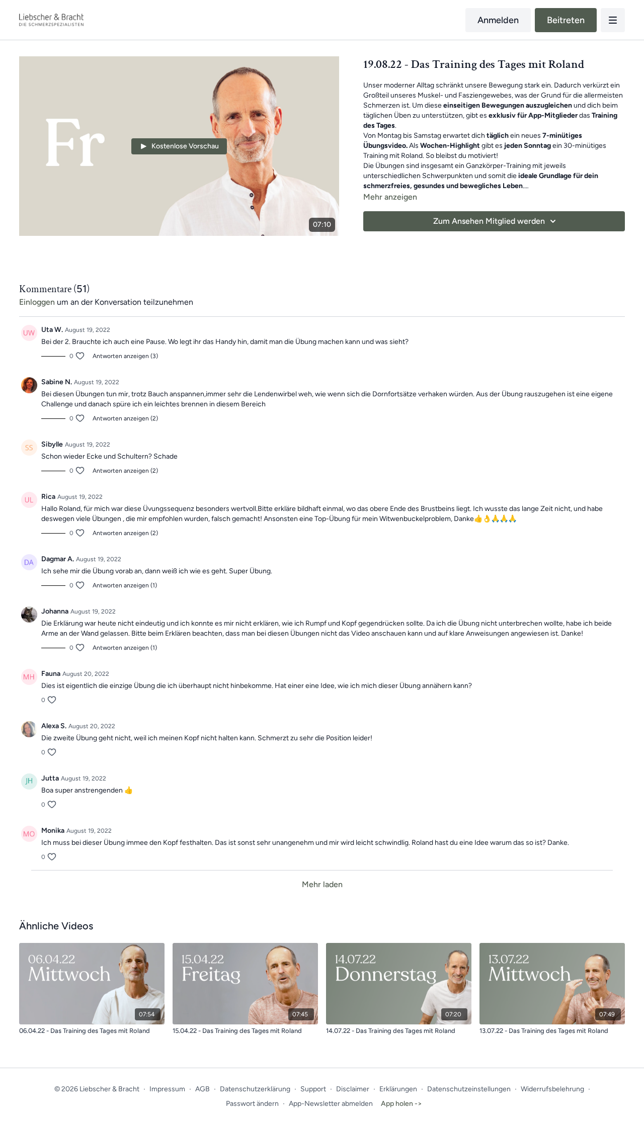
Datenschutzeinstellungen (469, 1089)
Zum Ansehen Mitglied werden (489, 221)
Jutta (50, 778)
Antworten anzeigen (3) (125, 356)
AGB (202, 1089)
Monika (52, 830)
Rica (48, 496)
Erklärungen (398, 1089)
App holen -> (401, 1103)
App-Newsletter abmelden (331, 1103)
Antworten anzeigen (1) (125, 585)
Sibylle (52, 444)
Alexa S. (53, 726)
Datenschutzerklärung (255, 1089)
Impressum (167, 1089)
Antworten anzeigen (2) (125, 418)
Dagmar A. (57, 559)
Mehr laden (322, 884)
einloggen (37, 302)
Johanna (54, 611)
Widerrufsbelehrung (552, 1089)
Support (313, 1089)
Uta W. (52, 329)
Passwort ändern (252, 1103)
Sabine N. (56, 382)
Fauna (50, 673)
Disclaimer (352, 1089)
